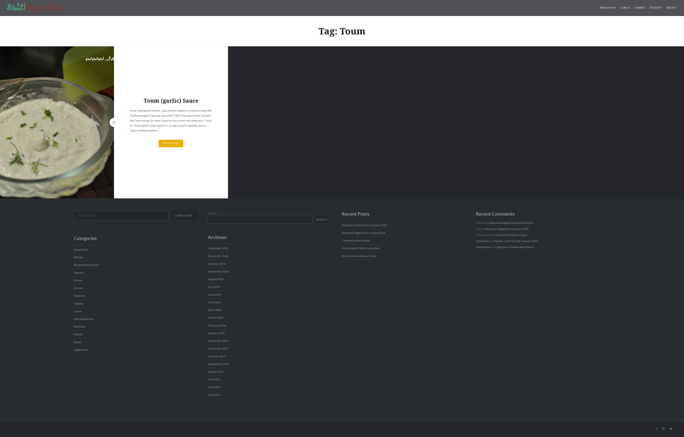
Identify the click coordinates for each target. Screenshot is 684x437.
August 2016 (216, 279)
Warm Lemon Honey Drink (359, 256)
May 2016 (214, 302)
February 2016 (217, 325)
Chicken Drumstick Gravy (510, 235)
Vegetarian (81, 349)
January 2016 (216, 333)
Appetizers (81, 249)
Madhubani (483, 247)
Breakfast (608, 7)
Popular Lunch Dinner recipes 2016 (364, 225)
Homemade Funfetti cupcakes (361, 248)
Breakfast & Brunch (86, 264)
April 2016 (215, 310)
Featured (79, 295)
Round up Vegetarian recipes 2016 (363, 232)
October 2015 (217, 356)
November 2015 (218, 348)
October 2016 (217, 263)
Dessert (656, 7)
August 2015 (216, 371)
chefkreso (482, 241)
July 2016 (214, 286)
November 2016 (218, 256)
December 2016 (218, 248)
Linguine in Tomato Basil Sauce (514, 247)
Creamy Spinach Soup (356, 240)
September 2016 (218, 271)
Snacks (78, 334)
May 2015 (214, 394)
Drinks (78, 288)
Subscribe (184, 215)
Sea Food (79, 326)
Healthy (79, 303)
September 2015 (218, 364)
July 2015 (214, 379)
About (672, 7)
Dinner (640, 7)
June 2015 (214, 387)
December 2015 (218, 340)
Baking (78, 257)
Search (212, 213)
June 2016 (214, 294)
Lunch (625, 7)
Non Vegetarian (84, 318)
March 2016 (215, 317)
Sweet (77, 342)
